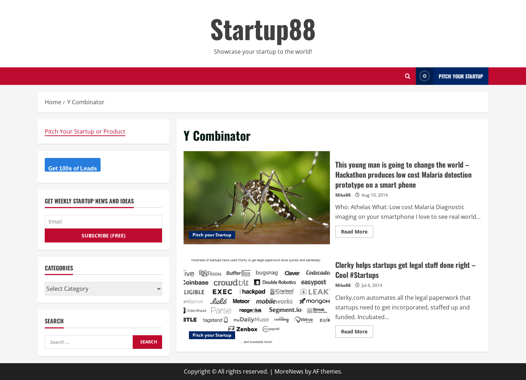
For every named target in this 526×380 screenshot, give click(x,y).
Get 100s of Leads (72, 168)
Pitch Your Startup (461, 76)
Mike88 (343, 195)
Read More (357, 233)
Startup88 (263, 28)
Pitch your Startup (212, 235)
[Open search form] (407, 76)
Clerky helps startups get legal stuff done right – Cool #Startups (257, 298)
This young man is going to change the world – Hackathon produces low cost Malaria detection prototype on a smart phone (257, 197)
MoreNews (288, 371)
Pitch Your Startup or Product (85, 131)
